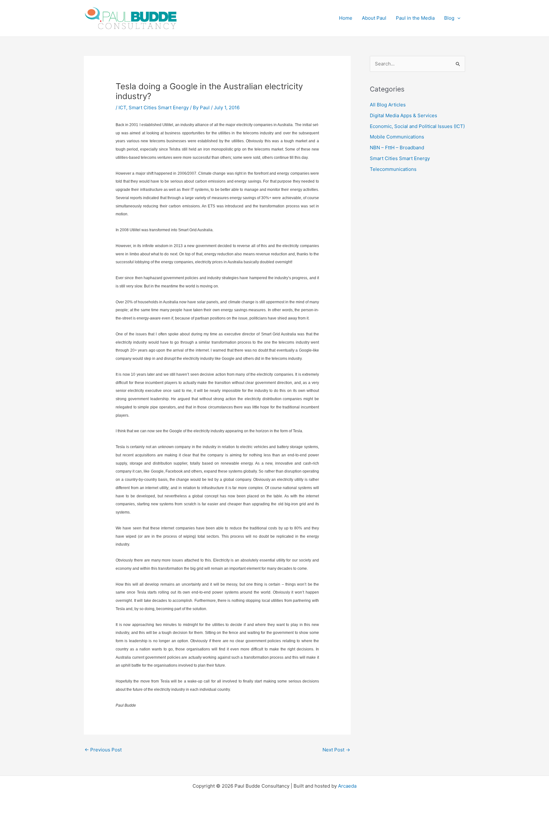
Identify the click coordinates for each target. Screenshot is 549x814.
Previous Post (103, 750)
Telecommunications (393, 169)
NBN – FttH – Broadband (397, 148)
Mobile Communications (397, 137)
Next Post (336, 750)
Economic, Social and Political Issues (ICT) (417, 126)
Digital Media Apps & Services (403, 115)
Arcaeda (347, 786)
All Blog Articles (388, 105)
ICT (122, 107)
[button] (457, 18)
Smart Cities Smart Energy (159, 107)
